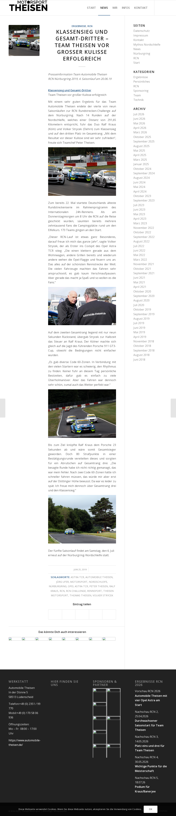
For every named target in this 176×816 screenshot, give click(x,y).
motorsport (78, 581)
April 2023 (139, 219)
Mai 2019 (139, 332)
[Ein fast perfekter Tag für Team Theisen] (41, 643)
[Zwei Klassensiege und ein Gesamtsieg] (95, 643)
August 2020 (141, 300)
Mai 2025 (139, 150)
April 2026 (139, 128)
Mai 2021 (139, 282)
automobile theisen (99, 577)
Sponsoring (140, 91)
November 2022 (143, 228)
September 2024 (144, 173)
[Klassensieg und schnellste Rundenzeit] (68, 643)
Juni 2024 (139, 182)
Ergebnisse (79, 26)
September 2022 (144, 237)
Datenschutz (141, 31)
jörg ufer (62, 581)
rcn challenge (76, 591)
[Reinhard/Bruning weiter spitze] (28, 643)
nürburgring (58, 586)
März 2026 (140, 132)
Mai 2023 (139, 214)
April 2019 (139, 337)
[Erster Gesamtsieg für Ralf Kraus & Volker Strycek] (173, 408)
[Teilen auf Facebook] (55, 614)
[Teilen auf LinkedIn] (95, 614)
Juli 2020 (138, 305)
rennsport (94, 591)
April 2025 (139, 155)
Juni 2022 (139, 250)
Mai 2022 (139, 255)
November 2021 (143, 264)
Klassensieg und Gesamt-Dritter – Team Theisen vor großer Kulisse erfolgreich (82, 45)
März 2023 (140, 223)
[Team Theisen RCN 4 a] (24, 40)
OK (150, 809)
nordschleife (98, 581)
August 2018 (141, 355)
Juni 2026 (139, 119)
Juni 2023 (139, 209)
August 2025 (141, 146)
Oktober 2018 (142, 346)
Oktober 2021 (142, 269)
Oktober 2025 (142, 137)
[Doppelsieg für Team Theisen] (15, 643)
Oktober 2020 (142, 291)
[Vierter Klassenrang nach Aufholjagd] (2, 408)
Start (136, 63)
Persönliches (141, 81)
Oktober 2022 (142, 232)
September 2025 (144, 141)
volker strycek (103, 595)
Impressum (140, 35)
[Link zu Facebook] (159, 7)
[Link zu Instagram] (164, 7)
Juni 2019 (139, 328)
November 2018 (143, 341)
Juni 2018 (139, 359)
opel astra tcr (78, 586)
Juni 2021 (139, 278)
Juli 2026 (138, 114)
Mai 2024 (139, 187)
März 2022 (140, 260)
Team (137, 95)
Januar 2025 (141, 164)
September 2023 (144, 200)
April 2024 (139, 191)
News (137, 49)
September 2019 (144, 314)
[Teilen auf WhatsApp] (82, 614)
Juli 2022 (138, 246)
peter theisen (98, 586)
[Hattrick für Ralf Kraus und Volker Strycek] (55, 643)
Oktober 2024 (142, 169)
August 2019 (141, 319)
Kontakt (138, 40)
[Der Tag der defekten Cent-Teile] (82, 643)
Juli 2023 (138, 205)
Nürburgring (141, 53)
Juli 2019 (138, 323)
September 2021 (144, 273)
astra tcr (77, 577)
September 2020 (144, 296)
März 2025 (140, 160)
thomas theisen (80, 595)
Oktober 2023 (142, 196)
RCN (89, 26)
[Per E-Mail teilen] (109, 614)
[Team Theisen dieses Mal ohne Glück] (108, 643)
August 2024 (141, 178)
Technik (138, 100)
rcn (62, 591)
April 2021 (139, 287)
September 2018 (144, 350)
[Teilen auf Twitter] (68, 614)
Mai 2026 (139, 123)
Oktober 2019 (142, 309)
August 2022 (141, 241)
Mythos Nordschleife (146, 44)
